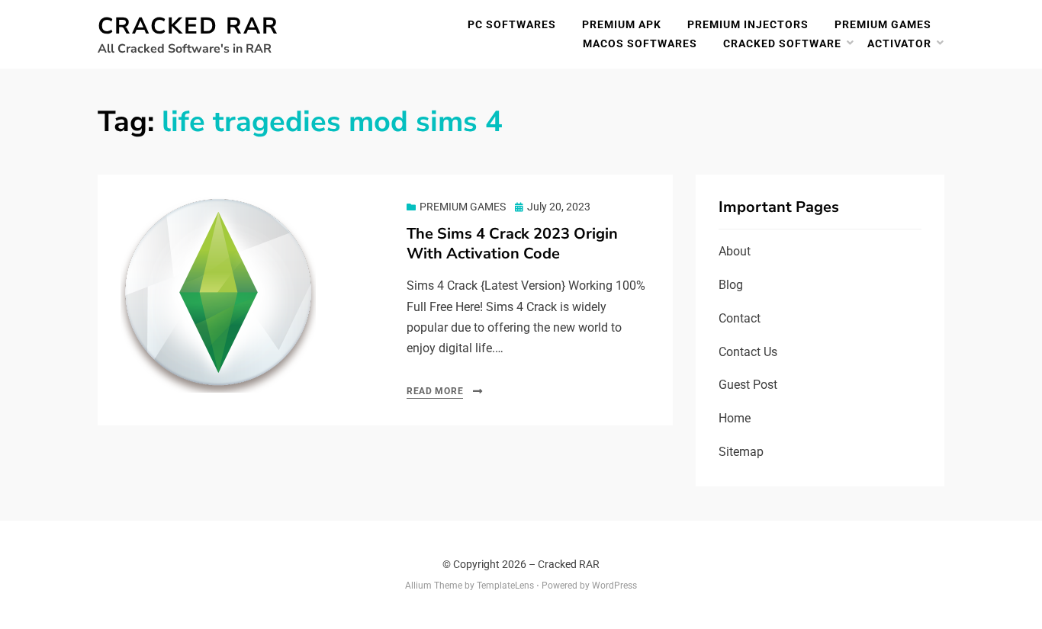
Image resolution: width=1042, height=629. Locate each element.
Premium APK (621, 24)
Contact (740, 318)
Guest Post (748, 384)
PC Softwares (512, 24)
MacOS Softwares (640, 43)
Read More (435, 391)
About (735, 251)
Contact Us (748, 352)
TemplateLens (505, 585)
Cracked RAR (188, 26)
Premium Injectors (748, 24)
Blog (731, 285)
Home (735, 418)
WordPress (614, 585)
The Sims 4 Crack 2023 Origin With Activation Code (512, 243)
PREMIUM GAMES (883, 24)
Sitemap (741, 451)
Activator (899, 43)
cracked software (782, 43)
